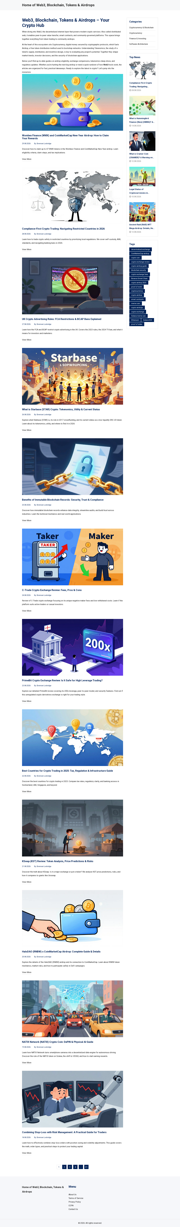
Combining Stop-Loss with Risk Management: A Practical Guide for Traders (64, 1132)
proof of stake (136, 324)
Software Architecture (138, 44)
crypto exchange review (140, 262)
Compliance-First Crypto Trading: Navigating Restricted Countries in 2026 (63, 228)
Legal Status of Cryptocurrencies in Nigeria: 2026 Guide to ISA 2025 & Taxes (141, 191)
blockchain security (138, 270)
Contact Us (73, 1209)
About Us (72, 1194)
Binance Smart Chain (139, 278)
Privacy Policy (75, 1202)
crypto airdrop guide (139, 266)
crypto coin (135, 258)
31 (86, 1167)
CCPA (71, 1205)
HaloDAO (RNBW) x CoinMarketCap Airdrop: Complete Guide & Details (61, 951)
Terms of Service (76, 1198)
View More (26, 159)
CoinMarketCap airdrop (140, 254)
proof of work (136, 287)
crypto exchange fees (139, 274)
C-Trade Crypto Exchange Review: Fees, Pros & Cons (52, 590)
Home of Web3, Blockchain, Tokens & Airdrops (58, 5)
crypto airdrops (137, 308)
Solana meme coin (138, 316)
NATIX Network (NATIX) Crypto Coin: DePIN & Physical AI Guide (57, 1041)
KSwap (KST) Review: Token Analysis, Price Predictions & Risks (57, 861)
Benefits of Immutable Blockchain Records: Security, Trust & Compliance (62, 499)
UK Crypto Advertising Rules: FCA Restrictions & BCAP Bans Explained (61, 319)
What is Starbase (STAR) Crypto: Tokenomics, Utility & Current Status (61, 409)
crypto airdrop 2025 (138, 283)
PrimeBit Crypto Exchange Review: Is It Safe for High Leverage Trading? (62, 680)
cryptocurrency (137, 291)
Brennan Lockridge (44, 143)
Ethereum (135, 320)
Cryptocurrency (135, 33)
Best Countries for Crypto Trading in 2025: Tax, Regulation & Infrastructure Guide (67, 770)
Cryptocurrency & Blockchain (141, 27)
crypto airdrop (136, 295)
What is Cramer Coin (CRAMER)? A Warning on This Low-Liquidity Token (141, 156)
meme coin (135, 303)
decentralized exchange (140, 249)
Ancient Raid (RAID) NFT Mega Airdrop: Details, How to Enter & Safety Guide (142, 226)
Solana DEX (147, 320)
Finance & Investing (137, 38)
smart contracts (137, 299)
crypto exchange (137, 312)
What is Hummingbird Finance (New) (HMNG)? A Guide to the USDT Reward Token (141, 120)
